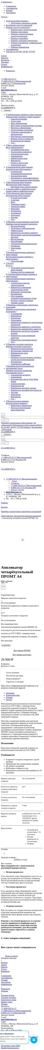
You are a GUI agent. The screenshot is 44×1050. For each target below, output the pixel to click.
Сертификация (12, 49)
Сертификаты (11, 8)
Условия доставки (8, 998)
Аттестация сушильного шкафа (24, 23)
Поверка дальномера (19, 38)
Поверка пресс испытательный (24, 30)
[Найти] (7, 420)
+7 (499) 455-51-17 (8, 79)
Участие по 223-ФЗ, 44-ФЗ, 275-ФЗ (20, 52)
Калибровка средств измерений (19, 25)
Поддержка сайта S (9, 1046)
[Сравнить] (3, 587)
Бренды (4, 967)
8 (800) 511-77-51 (13, 83)
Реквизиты (10, 71)
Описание (10, 693)
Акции (4, 965)
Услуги (4, 969)
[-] (22, 539)
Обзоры (4, 1004)
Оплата (9, 700)
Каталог (4, 963)
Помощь (4, 991)
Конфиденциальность (10, 1048)
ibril (18, 1046)
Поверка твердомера (19, 32)
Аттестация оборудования (17, 21)
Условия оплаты (7, 995)
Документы (11, 13)
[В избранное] (3, 584)
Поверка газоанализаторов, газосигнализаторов (22, 35)
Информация (6, 984)
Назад (14, 481)
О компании (11, 6)
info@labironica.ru (9, 90)
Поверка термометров (20, 47)
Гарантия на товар (8, 1000)
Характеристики (13, 695)
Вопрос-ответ (6, 1002)
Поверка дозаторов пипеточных (24, 41)
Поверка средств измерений (18, 27)
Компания (5, 971)
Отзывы (9, 10)
